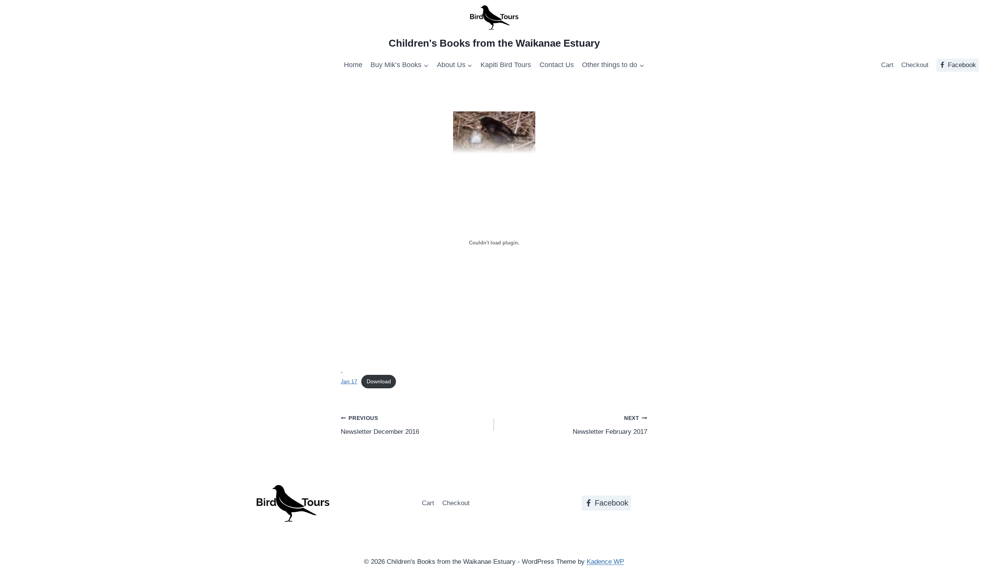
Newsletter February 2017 (610, 425)
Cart (887, 65)
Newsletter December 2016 (380, 425)
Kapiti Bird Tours (505, 65)
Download (379, 381)
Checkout (915, 65)
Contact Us (557, 65)
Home (353, 65)
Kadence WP (605, 561)
